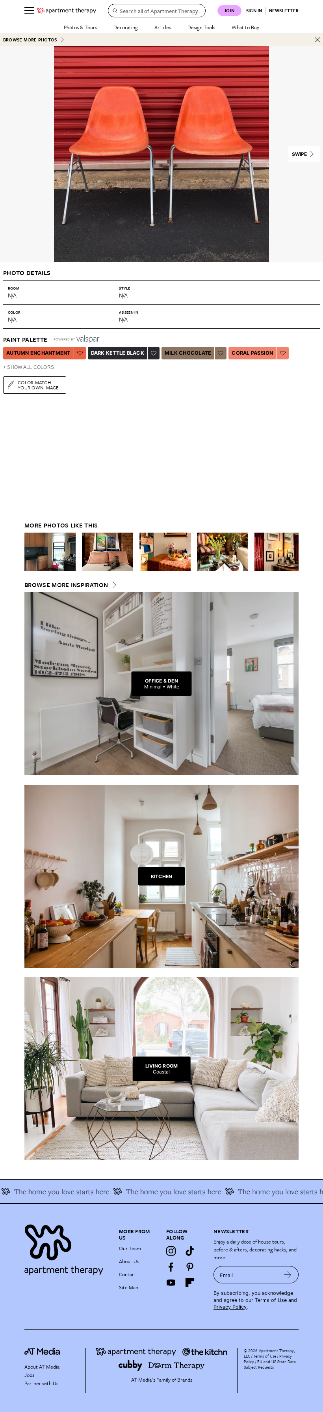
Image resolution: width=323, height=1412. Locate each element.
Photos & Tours (80, 27)
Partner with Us (41, 1383)
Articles (162, 27)
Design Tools (201, 27)
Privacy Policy (230, 1307)
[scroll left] (30, 552)
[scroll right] (292, 552)
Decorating (125, 27)
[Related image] (50, 552)
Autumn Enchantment (38, 353)
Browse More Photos (30, 39)
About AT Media (41, 1367)
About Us (129, 1261)
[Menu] (29, 10)
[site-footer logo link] (42, 1352)
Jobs (29, 1375)
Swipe (299, 154)
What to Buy (245, 27)
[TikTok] (190, 1251)
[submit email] (288, 1274)
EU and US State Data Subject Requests (270, 1364)
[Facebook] (171, 1267)
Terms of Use (271, 1300)
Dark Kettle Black (117, 353)
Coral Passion (252, 353)
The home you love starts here (272, 1191)
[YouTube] (171, 1282)
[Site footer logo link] (67, 1248)
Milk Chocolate (188, 353)
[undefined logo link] (66, 11)
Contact (127, 1274)
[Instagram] (171, 1251)
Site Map (128, 1287)
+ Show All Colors (28, 367)
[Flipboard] (190, 1282)
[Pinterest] (190, 1267)
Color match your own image (38, 385)
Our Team (130, 1248)
